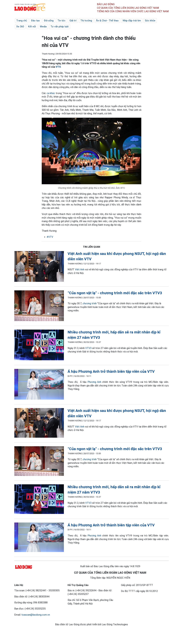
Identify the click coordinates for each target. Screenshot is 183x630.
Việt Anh (79, 269)
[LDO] (39, 267)
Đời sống (49, 20)
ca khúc (51, 93)
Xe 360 (20, 26)
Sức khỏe (150, 20)
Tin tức (61, 20)
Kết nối (32, 26)
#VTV (50, 236)
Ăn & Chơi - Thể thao (107, 20)
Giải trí (72, 20)
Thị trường (86, 20)
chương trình (90, 303)
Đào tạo (35, 20)
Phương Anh (94, 381)
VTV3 (88, 348)
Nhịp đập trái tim (132, 20)
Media (43, 26)
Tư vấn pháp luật (60, 26)
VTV (58, 66)
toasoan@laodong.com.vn (35, 614)
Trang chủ (21, 20)
